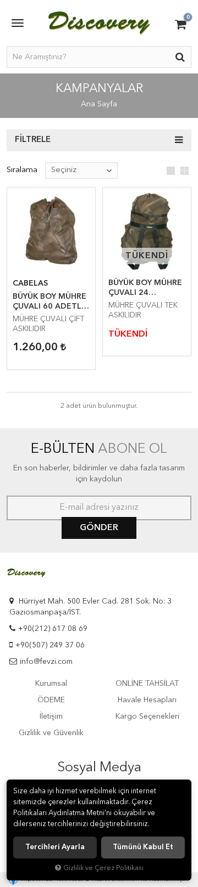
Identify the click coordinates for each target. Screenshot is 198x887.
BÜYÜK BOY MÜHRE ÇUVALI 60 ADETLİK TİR (51, 302)
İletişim (51, 716)
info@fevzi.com (46, 662)
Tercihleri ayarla (55, 847)
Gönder (99, 528)
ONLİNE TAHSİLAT (147, 683)
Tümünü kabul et (143, 847)
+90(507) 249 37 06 (50, 645)
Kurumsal (51, 683)
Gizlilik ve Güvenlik (51, 733)
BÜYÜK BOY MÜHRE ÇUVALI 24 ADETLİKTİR (145, 288)
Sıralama (22, 170)
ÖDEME (51, 700)
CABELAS (30, 283)
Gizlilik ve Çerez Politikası (103, 868)
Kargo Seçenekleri (147, 716)
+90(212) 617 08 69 (52, 629)
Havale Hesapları (147, 700)
